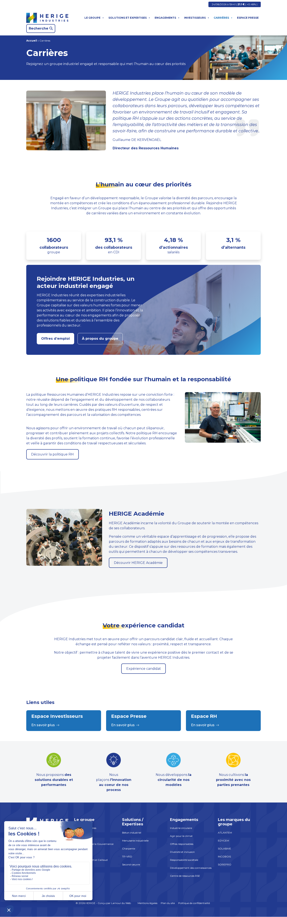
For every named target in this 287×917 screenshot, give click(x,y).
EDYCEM (223, 840)
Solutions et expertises (127, 17)
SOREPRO (224, 864)
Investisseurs (195, 17)
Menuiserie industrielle (135, 840)
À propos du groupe (100, 339)
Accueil (31, 40)
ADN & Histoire (83, 836)
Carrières (221, 17)
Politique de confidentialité (194, 903)
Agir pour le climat (181, 836)
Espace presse (248, 17)
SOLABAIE (224, 848)
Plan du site (168, 903)
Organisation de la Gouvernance (93, 844)
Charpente (128, 848)
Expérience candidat (143, 669)
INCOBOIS (224, 856)
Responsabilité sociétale (184, 860)
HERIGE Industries (85, 828)
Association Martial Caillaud (91, 860)
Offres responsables (181, 844)
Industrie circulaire (181, 828)
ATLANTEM (225, 832)
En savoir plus (43, 725)
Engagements (165, 17)
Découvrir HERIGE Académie (138, 563)
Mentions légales (147, 903)
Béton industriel (131, 832)
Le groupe (92, 17)
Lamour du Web (121, 903)
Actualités (80, 852)
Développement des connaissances (191, 868)
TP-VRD (127, 856)
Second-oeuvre (131, 864)
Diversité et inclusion (182, 852)
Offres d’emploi (55, 339)
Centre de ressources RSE (185, 876)
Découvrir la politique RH (52, 454)
